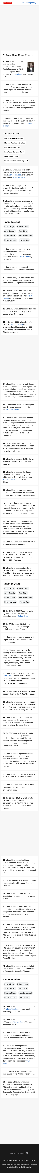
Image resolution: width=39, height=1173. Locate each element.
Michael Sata (24, 240)
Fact (12, 147)
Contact (33, 1160)
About (15, 1160)
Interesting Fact (14, 143)
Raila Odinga (17, 74)
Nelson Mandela (10, 240)
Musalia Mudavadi (25, 235)
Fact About (14, 152)
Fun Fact (13, 138)
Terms (20, 1160)
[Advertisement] (19, 27)
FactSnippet (7, 1160)
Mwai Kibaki (22, 231)
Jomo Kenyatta (15, 175)
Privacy (26, 1160)
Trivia (11, 156)
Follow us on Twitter (17, 1153)
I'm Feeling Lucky (29, 3)
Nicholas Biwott (10, 235)
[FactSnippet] (8, 3)
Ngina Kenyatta (19, 177)
